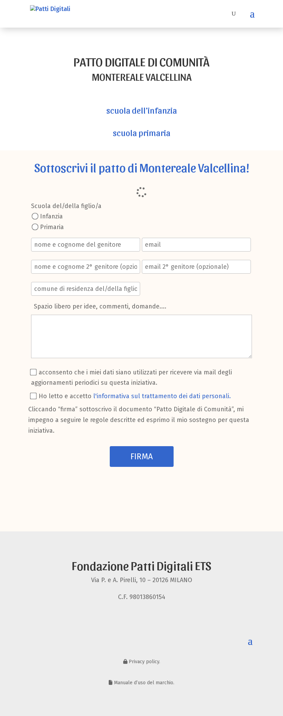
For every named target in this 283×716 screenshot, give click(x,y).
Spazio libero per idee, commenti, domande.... (100, 306)
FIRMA (141, 456)
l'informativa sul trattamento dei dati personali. (162, 396)
